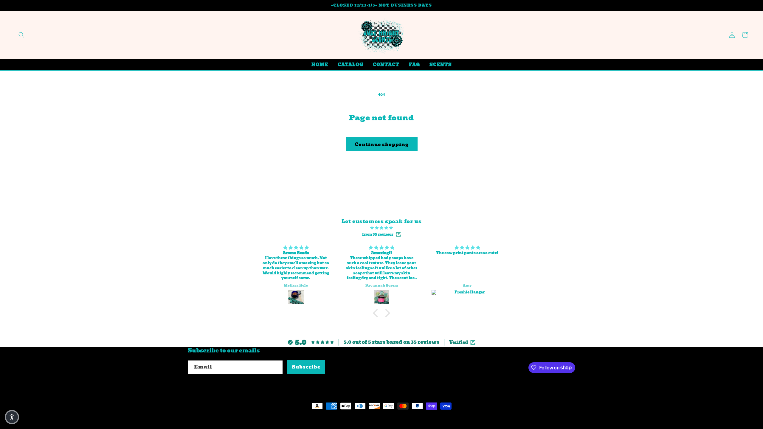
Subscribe (306, 367)
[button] (21, 34)
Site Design (265, 417)
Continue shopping (382, 144)
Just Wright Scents (225, 417)
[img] (381, 228)
